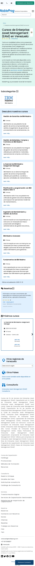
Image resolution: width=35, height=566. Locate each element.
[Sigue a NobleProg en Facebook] (7, 556)
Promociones (6, 461)
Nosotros (4, 511)
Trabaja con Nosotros (9, 526)
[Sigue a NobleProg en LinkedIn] (2, 556)
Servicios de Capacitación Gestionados (16, 498)
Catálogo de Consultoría (11, 485)
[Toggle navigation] (33, 11)
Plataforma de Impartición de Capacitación (13, 501)
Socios (3, 517)
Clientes (4, 520)
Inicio (4, 23)
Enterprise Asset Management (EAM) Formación (17, 25)
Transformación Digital (10, 494)
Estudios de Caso (7, 479)
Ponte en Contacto (24, 562)
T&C (2, 532)
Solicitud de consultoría (10, 482)
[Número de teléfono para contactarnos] (7, 3)
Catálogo (4, 458)
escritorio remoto (17, 70)
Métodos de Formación (10, 464)
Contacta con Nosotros (25, 3)
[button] (32, 334)
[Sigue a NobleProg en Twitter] (5, 556)
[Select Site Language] (2, 3)
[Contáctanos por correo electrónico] (11, 3)
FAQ (2, 529)
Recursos (4, 467)
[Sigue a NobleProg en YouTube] (13, 556)
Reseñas (4, 523)
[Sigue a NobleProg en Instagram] (10, 556)
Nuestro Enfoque (7, 476)
